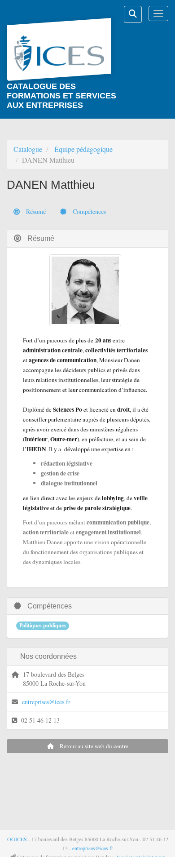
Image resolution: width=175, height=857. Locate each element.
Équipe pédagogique (83, 149)
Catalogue (27, 149)
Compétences (88, 211)
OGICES (17, 839)
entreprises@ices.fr (46, 701)
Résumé (35, 211)
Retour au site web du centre (93, 746)
